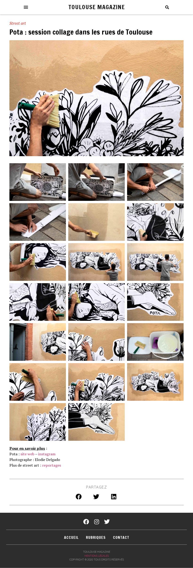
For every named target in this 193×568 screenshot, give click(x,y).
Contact (121, 537)
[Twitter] (107, 521)
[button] (25, 7)
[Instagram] (96, 521)
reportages (51, 465)
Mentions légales (96, 555)
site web (27, 454)
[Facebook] (86, 521)
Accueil (71, 537)
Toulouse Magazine (96, 7)
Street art (17, 23)
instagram (47, 454)
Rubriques (96, 537)
